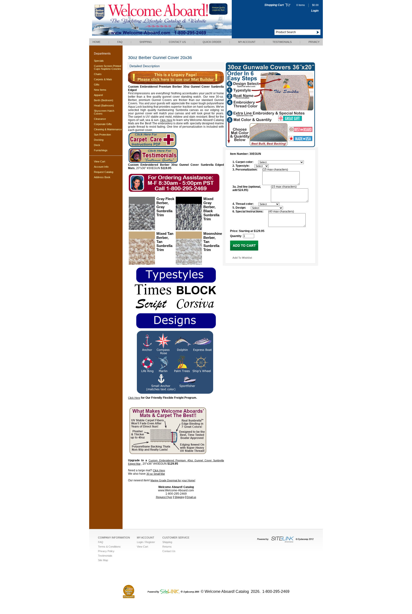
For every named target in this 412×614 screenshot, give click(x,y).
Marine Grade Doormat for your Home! (172, 480)
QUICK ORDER (212, 41)
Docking (98, 139)
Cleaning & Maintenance (108, 129)
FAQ (120, 41)
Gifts (96, 84)
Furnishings (101, 150)
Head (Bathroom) (104, 105)
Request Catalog (103, 172)
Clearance (100, 118)
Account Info (101, 166)
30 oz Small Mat (155, 473)
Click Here (166, 120)
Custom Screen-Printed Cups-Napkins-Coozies (107, 67)
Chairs (98, 74)
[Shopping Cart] (287, 5)
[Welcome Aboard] (160, 37)
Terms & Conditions (109, 546)
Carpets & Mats (103, 79)
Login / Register (146, 542)
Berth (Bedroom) (103, 100)
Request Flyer (164, 497)
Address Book (102, 177)
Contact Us (177, 41)
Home (96, 41)
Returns (167, 546)
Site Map (103, 560)
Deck (97, 145)
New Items (100, 89)
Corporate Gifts (103, 124)
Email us (191, 497)
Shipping (145, 41)
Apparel (98, 95)
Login (315, 10)
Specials (99, 60)
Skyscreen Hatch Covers (104, 112)
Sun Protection (102, 134)
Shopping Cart (274, 5)
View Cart (99, 161)
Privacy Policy (106, 551)
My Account (247, 41)
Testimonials (282, 41)
